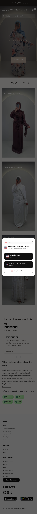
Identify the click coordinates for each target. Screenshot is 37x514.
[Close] (32, 241)
